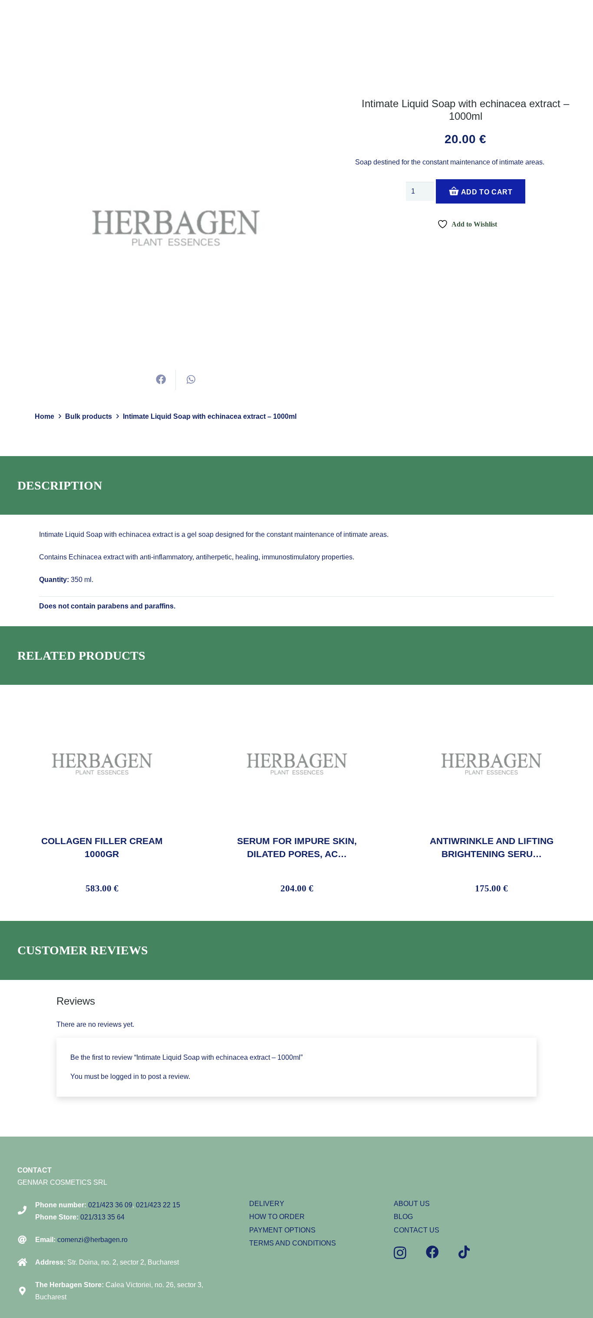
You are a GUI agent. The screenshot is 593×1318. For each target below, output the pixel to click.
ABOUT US (412, 1203)
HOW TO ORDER (277, 1216)
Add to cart (486, 192)
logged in (124, 1076)
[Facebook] (432, 1252)
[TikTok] (464, 1252)
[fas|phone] (26, 1211)
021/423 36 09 (110, 1205)
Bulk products (88, 416)
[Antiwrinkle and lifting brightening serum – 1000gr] (491, 704)
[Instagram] (400, 1253)
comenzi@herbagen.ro (92, 1239)
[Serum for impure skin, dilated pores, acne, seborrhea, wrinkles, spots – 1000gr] (297, 704)
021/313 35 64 (102, 1217)
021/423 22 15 (158, 1205)
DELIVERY (266, 1203)
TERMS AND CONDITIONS (292, 1243)
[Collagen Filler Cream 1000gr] (102, 704)
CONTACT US (416, 1230)
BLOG (403, 1216)
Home (44, 416)
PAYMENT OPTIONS (282, 1230)
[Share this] (161, 380)
